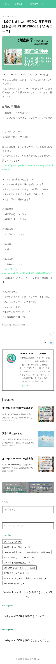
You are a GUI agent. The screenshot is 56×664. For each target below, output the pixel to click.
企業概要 (18, 3)
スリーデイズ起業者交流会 (17, 562)
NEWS (29, 557)
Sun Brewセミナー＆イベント (19, 567)
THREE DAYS (13, 578)
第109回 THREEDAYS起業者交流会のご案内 (24, 408)
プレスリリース (12, 541)
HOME (6, 3)
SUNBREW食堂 (13, 552)
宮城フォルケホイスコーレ (17, 547)
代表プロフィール (36, 3)
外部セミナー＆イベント (16, 573)
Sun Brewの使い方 (14, 583)
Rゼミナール (11, 557)
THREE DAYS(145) (18, 325)
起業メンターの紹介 (36, 578)
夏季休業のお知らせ (12, 433)
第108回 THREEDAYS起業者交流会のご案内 (24, 458)
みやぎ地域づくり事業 (38, 552)
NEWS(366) (6, 325)
